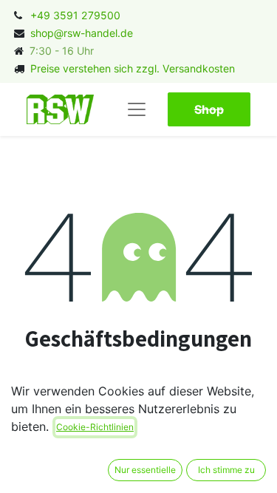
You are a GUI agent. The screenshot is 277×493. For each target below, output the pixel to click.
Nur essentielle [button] (145, 469)
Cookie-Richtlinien (95, 426)
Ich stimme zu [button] (226, 469)
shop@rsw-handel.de (81, 33)
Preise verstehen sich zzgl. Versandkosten (132, 68)
